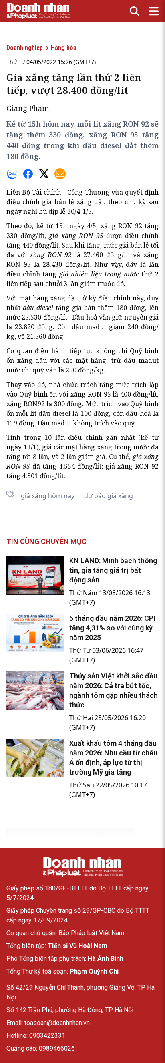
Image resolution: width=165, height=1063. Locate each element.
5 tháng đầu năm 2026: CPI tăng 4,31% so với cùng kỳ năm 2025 (112, 628)
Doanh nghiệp (24, 48)
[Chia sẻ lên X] (44, 173)
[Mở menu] (154, 11)
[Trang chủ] (82, 867)
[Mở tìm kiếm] (134, 11)
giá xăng (62, 235)
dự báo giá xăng (108, 495)
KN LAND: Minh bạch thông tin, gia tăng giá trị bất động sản (113, 570)
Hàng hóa (63, 48)
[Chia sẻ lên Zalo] (12, 173)
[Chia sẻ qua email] (60, 173)
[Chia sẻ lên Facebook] (28, 173)
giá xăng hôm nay (47, 495)
